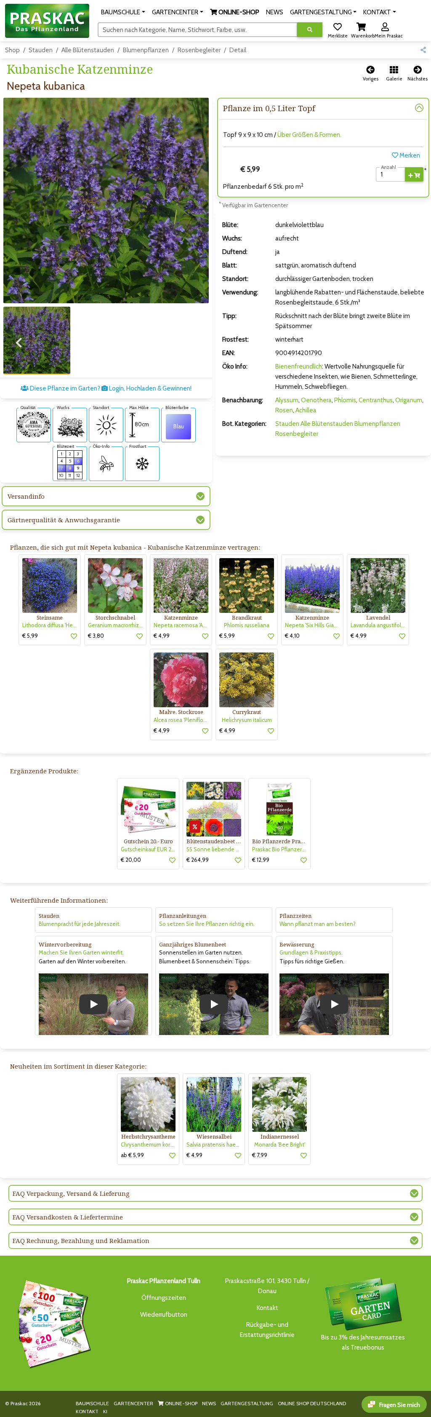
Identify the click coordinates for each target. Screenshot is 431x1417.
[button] (123, 12)
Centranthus (376, 400)
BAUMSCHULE (92, 1403)
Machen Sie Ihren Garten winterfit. (81, 952)
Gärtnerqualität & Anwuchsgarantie (64, 520)
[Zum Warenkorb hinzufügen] (414, 174)
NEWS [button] (274, 12)
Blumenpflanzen (146, 50)
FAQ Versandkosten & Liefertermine (68, 1217)
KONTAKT (87, 1411)
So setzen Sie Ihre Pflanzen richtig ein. (207, 923)
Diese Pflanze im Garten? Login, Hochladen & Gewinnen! (110, 388)
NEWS (209, 1403)
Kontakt (267, 1308)
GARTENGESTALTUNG (247, 1403)
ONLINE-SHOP (180, 1403)
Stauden (41, 50)
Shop (12, 50)
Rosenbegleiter (199, 50)
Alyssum (286, 400)
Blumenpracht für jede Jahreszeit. (79, 923)
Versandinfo (26, 496)
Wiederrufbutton (163, 1314)
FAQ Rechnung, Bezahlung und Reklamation (81, 1240)
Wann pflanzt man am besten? (317, 923)
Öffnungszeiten (163, 1298)
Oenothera (316, 400)
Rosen (284, 410)
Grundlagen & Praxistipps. (311, 952)
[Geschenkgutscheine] (52, 1322)
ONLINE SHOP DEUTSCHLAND (312, 1403)
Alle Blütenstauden (87, 50)
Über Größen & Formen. (309, 135)
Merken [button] (409, 155)
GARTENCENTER (133, 1403)
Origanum (408, 400)
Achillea (306, 410)
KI (105, 1411)
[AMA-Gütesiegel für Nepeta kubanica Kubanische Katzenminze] (34, 424)
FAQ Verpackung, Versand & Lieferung (71, 1193)
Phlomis (345, 400)
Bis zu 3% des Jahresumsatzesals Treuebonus (363, 1342)
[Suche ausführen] (309, 29)
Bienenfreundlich (298, 366)
